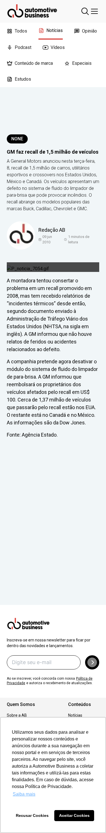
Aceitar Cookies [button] (74, 815)
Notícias (54, 30)
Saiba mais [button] (24, 794)
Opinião (89, 31)
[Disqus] (53, 529)
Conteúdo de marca (34, 63)
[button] (92, 662)
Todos (21, 31)
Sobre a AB (17, 715)
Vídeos (58, 47)
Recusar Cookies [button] (32, 815)
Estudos (23, 79)
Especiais (82, 63)
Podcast (23, 47)
